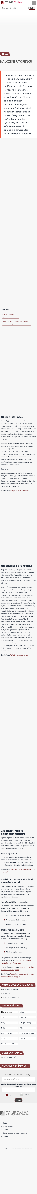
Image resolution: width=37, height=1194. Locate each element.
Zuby (3, 1038)
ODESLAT (18, 1100)
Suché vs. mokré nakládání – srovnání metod (16, 325)
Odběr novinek (8, 1126)
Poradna (23, 1017)
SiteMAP (6, 1136)
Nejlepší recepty (25, 1023)
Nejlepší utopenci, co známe (19, 490)
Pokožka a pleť (6, 1033)
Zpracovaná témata (27, 1033)
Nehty (3, 1028)
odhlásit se (27, 1095)
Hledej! (32, 8)
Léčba (22, 1012)
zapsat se (12, 1095)
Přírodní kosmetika (8, 1044)
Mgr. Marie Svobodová (11, 997)
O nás (5, 1123)
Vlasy (3, 1023)
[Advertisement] (18, 29)
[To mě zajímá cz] (11, 5)
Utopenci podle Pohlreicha (10, 318)
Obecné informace (8, 314)
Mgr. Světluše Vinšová (10, 990)
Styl (2, 1017)
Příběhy (22, 1028)
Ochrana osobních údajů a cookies (15, 1133)
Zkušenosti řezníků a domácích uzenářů (15, 321)
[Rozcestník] (34, 3)
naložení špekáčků (8, 1057)
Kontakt (22, 1038)
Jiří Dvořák (6, 993)
